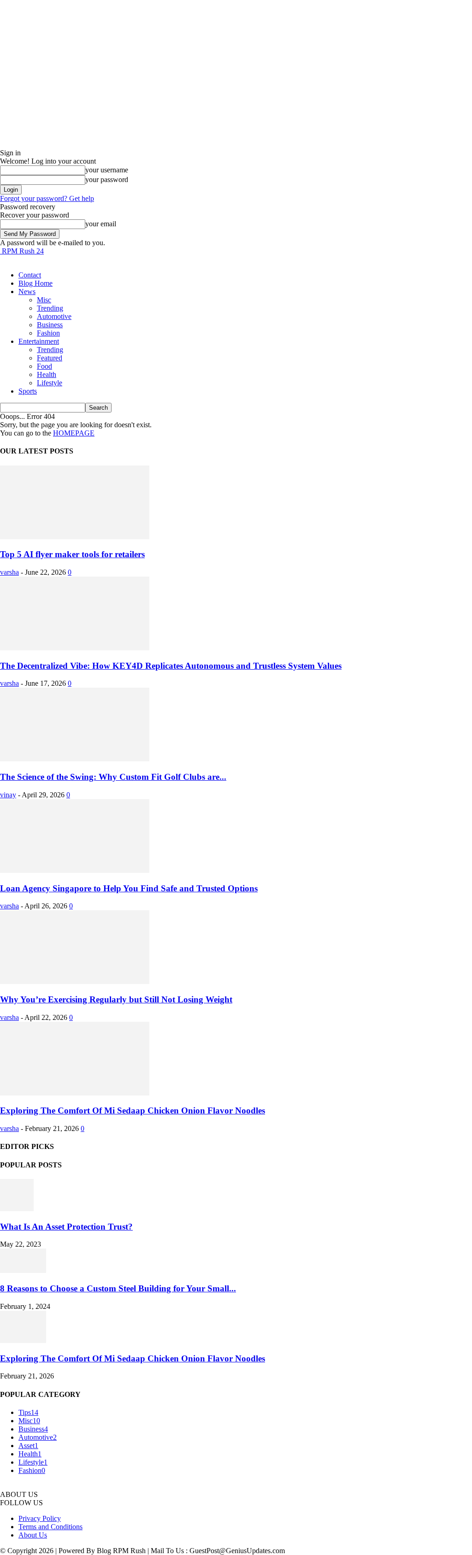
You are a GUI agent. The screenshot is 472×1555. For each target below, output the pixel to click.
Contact (29, 275)
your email (100, 224)
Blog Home (35, 283)
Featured (49, 358)
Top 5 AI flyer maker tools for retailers (72, 554)
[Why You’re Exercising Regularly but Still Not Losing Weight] (74, 981)
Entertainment (38, 341)
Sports (27, 391)
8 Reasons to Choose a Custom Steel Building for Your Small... (118, 1288)
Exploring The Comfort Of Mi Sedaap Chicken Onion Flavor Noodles (132, 1110)
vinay (8, 795)
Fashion (48, 333)
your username (106, 170)
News (26, 291)
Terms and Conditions (50, 1527)
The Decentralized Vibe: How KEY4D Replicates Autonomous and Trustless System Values (171, 666)
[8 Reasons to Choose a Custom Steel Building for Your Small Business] (23, 1270)
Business (50, 325)
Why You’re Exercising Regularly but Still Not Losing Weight (116, 999)
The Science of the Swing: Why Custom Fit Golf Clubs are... (113, 777)
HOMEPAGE (73, 433)
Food (44, 366)
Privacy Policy (39, 1518)
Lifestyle (49, 383)
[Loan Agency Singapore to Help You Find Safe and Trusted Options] (74, 870)
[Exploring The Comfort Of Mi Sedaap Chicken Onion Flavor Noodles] (74, 1093)
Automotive (54, 316)
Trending (50, 308)
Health (46, 374)
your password (106, 179)
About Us (32, 1535)
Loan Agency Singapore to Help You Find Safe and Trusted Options (129, 888)
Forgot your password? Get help (47, 198)
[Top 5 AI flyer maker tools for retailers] (74, 537)
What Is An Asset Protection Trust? (66, 1226)
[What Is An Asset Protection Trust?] (17, 1209)
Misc (44, 300)
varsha (9, 572)
